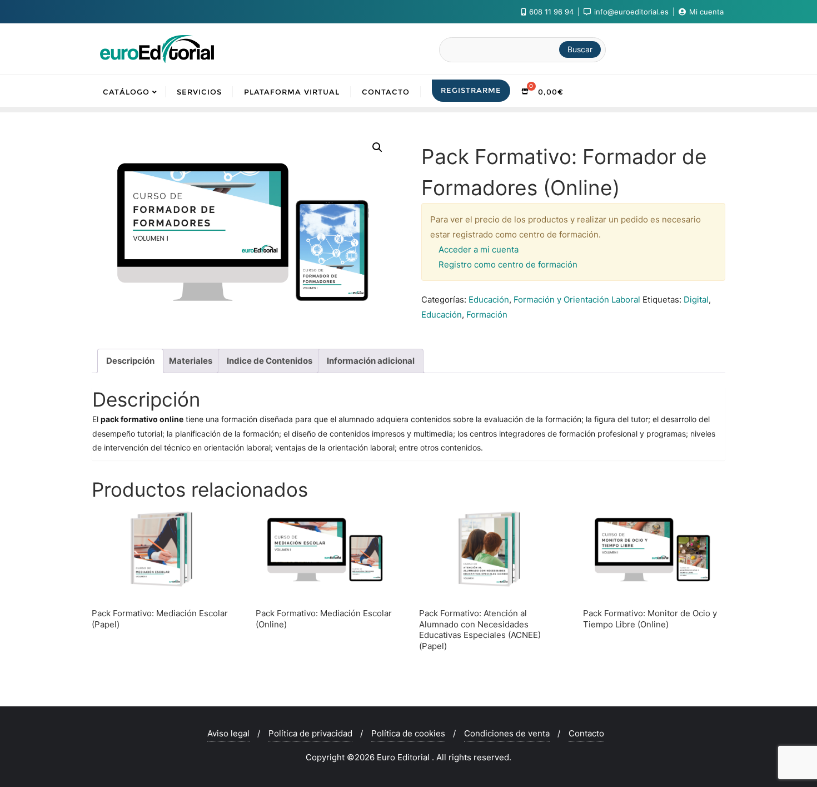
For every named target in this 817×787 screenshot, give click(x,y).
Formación (486, 314)
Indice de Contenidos (269, 360)
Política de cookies (408, 733)
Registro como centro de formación (508, 264)
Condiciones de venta (507, 733)
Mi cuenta (705, 11)
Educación (489, 299)
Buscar (579, 49)
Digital (696, 299)
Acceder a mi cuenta (479, 249)
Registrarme (471, 90)
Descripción (130, 360)
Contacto (586, 733)
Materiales (190, 360)
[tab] (130, 361)
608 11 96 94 (551, 11)
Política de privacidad (310, 733)
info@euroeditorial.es (631, 11)
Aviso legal (228, 733)
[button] (377, 147)
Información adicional (371, 360)
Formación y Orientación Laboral (577, 299)
